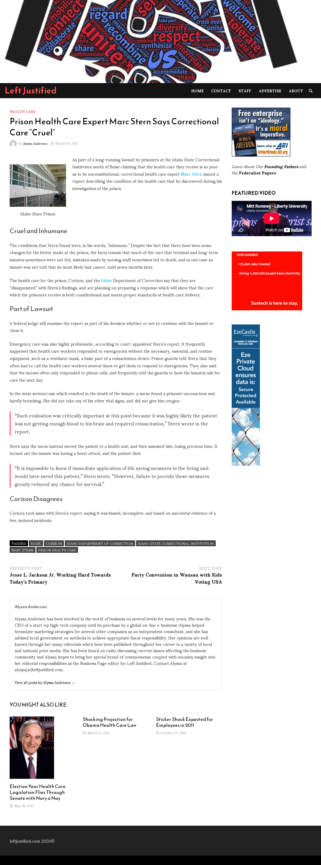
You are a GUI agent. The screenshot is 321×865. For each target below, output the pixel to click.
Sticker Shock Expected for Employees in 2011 (184, 722)
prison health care (57, 550)
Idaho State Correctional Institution (176, 543)
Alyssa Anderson (35, 143)
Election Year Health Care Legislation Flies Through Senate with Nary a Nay (38, 792)
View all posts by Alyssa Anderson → (45, 682)
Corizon (54, 543)
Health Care (22, 111)
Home (197, 90)
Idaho (106, 280)
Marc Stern (191, 173)
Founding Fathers (281, 166)
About (296, 90)
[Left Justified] (150, 40)
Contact (221, 90)
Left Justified (31, 90)
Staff (245, 90)
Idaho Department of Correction (100, 543)
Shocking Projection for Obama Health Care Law (110, 722)
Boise (36, 543)
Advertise (270, 90)
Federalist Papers (257, 172)
